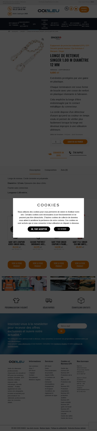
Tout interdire (61, 229)
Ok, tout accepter (39, 229)
